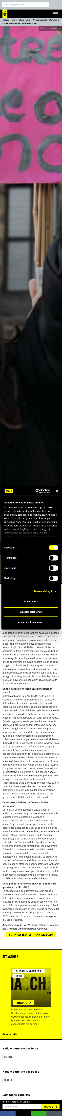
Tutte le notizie (17, 19)
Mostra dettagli (43, 591)
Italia (8, 1080)
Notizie (5, 19)
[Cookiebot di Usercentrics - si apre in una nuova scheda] (37, 491)
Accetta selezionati (31, 611)
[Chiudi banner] (57, 491)
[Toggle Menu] (55, 13)
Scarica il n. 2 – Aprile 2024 (31, 934)
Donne (29, 19)
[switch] (53, 557)
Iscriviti (50, 1106)
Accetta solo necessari (31, 622)
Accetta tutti (31, 601)
